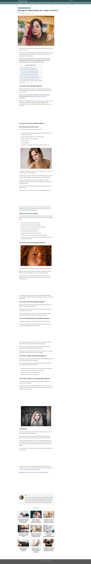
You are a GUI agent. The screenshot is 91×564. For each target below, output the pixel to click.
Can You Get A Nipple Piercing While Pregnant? (29, 79)
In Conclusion (22, 82)
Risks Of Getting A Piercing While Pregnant (29, 71)
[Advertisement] (36, 114)
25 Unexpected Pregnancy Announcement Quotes (48, 535)
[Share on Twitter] (13, 56)
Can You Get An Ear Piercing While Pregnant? (29, 75)
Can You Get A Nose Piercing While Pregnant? (29, 74)
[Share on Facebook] (13, 54)
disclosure (28, 13)
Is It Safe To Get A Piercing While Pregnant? (29, 69)
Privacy (43, 560)
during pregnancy (22, 92)
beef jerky (35, 54)
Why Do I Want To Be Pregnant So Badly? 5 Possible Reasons (36, 535)
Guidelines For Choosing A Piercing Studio (29, 72)
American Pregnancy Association (33, 190)
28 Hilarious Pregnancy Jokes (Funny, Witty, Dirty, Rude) (23, 521)
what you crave (25, 49)
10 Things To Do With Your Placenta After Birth (23, 535)
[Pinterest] (13, 51)
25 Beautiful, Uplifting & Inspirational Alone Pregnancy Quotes (48, 549)
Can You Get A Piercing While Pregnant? (28, 67)
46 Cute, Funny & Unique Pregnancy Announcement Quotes (36, 521)
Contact (45, 560)
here (50, 502)
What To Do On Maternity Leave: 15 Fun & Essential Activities (36, 550)
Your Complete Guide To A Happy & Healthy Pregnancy (36, 472)
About (41, 560)
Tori (26, 495)
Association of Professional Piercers (40, 171)
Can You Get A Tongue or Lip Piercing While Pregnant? (31, 80)
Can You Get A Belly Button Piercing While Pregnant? (30, 77)
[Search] (72, 3)
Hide (35, 65)
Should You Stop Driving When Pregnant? (23, 549)
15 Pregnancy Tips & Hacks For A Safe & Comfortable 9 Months (48, 521)
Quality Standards (49, 560)
